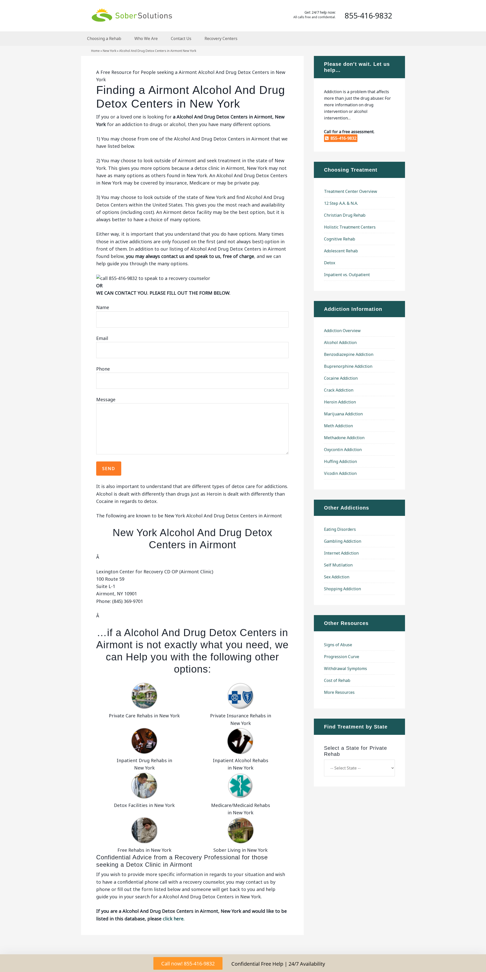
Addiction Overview (342, 330)
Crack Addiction (338, 390)
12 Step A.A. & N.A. (341, 203)
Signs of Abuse (338, 644)
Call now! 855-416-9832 (188, 963)
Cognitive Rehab (339, 239)
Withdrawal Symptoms (345, 668)
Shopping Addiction (342, 589)
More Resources (339, 692)
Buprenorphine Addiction (348, 366)
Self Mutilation (338, 565)
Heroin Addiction (340, 402)
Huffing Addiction (340, 461)
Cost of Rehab (337, 680)
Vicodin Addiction (340, 473)
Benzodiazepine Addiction (348, 354)
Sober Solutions (131, 15)
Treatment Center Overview (350, 191)
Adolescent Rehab (341, 251)
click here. (174, 919)
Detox (329, 263)
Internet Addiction (341, 553)
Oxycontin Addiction (343, 449)
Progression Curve (341, 656)
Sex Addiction (336, 577)
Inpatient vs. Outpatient (347, 274)
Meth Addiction (338, 426)
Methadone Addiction (344, 437)
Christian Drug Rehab (345, 215)
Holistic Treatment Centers (350, 227)
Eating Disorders (340, 529)
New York (109, 51)
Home (95, 51)
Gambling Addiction (342, 541)
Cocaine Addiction (341, 378)
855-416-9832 (342, 138)
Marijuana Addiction (343, 414)
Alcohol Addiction (340, 342)
